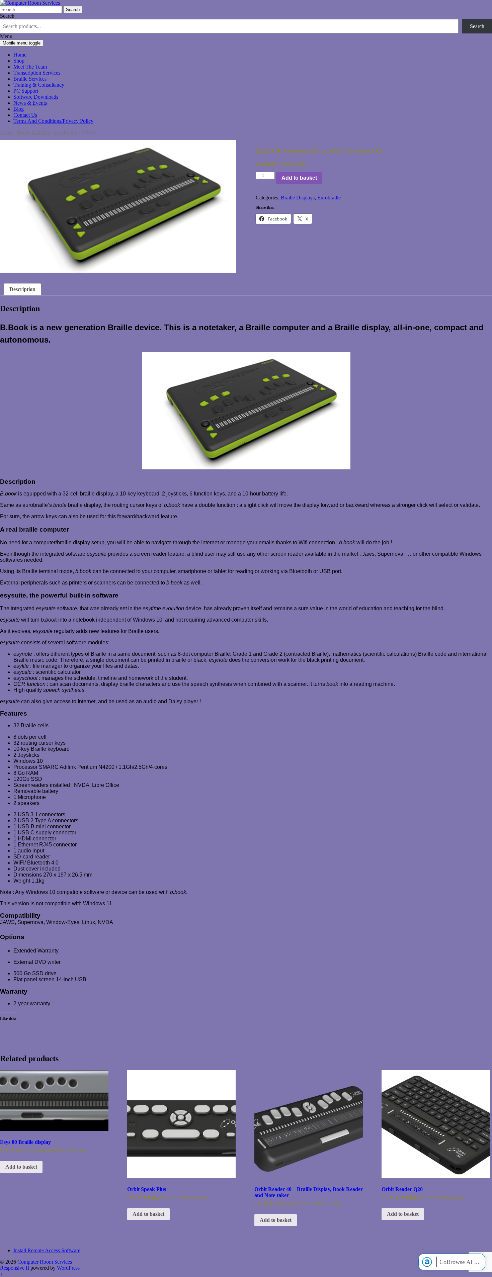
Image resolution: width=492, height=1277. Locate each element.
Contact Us (25, 115)
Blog (18, 109)
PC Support (25, 91)
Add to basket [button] (21, 1167)
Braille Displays (33, 132)
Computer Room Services (44, 1262)
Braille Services (30, 79)
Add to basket (299, 178)
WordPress (68, 1268)
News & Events (30, 103)
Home (19, 55)
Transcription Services (36, 73)
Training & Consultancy (38, 85)
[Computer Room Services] (30, 3)
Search (7, 16)
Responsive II (14, 1268)
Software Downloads (35, 97)
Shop (18, 61)
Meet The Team (30, 67)
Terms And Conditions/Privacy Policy (53, 121)
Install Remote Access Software (46, 1250)
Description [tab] (22, 289)
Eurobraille (65, 132)
